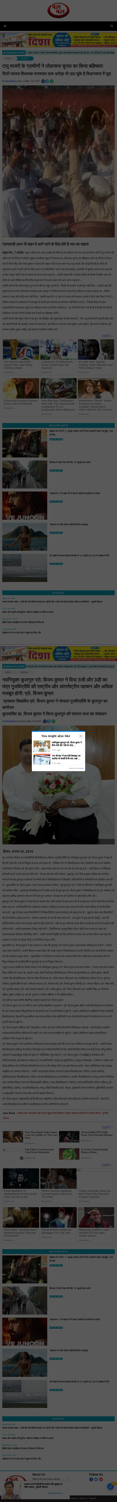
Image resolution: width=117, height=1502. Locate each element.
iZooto (81, 768)
